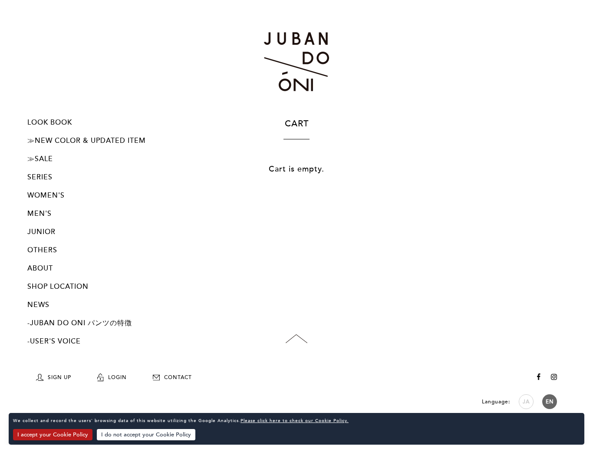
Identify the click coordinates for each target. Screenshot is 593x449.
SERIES (40, 177)
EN (550, 402)
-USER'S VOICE (54, 341)
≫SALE (40, 159)
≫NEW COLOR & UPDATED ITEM (86, 140)
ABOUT (40, 268)
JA (526, 402)
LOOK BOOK (49, 122)
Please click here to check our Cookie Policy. (294, 420)
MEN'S (39, 213)
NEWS (38, 304)
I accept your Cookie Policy (52, 434)
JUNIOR (41, 232)
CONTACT (178, 377)
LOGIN (117, 377)
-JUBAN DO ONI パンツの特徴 (79, 323)
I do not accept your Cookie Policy (146, 434)
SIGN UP (59, 377)
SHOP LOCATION (58, 286)
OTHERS (42, 250)
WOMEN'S (46, 195)
